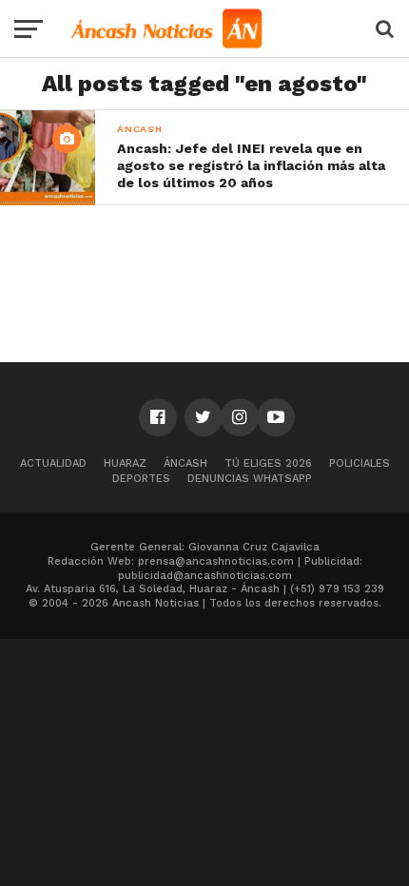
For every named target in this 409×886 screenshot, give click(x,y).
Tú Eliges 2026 (268, 463)
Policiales (359, 463)
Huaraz (125, 463)
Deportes (141, 478)
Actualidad (53, 463)
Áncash (185, 463)
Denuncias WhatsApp (249, 478)
